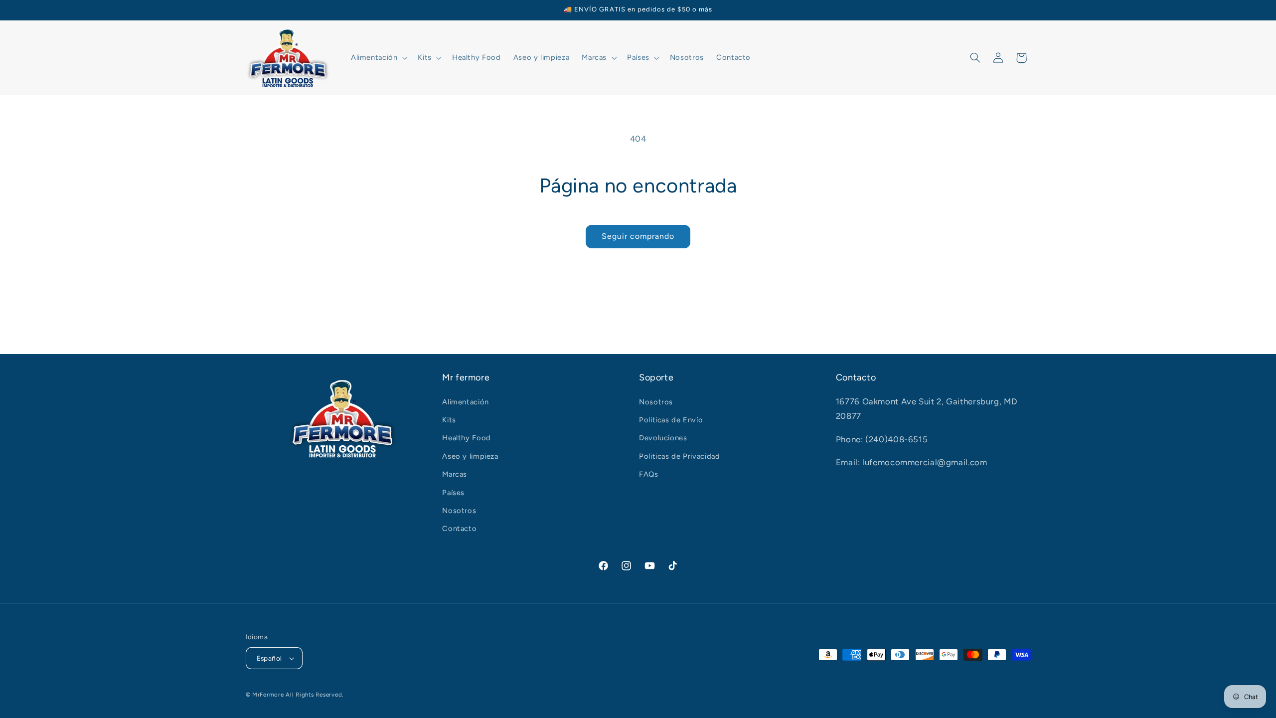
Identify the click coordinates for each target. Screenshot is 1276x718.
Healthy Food (466, 437)
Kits (449, 419)
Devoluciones (663, 437)
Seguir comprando (638, 236)
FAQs (648, 474)
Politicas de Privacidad (679, 456)
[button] (378, 58)
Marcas (454, 474)
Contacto (459, 528)
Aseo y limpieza (470, 456)
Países (453, 492)
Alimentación (465, 401)
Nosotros (459, 510)
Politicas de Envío (671, 419)
